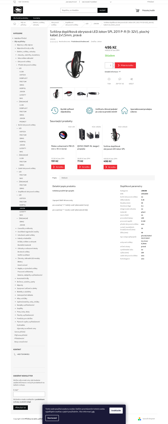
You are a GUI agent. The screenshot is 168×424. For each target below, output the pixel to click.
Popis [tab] (54, 178)
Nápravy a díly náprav (25, 45)
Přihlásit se (20, 407)
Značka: (96, 41)
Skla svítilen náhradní (25, 58)
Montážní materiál (24, 245)
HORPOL (23, 88)
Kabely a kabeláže (24, 238)
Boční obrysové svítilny (27, 125)
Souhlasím (116, 410)
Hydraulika (21, 325)
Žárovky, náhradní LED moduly (29, 258)
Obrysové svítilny (24, 61)
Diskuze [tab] (65, 178)
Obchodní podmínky (89, 2)
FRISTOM (23, 81)
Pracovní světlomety (25, 272)
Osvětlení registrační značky (28, 232)
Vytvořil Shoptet (149, 419)
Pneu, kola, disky (23, 312)
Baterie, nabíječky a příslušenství (30, 275)
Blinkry (20, 262)
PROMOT (23, 122)
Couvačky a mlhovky (25, 228)
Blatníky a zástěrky (24, 292)
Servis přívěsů (20, 332)
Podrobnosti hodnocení (80, 41)
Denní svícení (22, 265)
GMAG (22, 85)
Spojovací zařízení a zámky (27, 288)
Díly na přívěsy (20, 41)
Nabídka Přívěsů (20, 38)
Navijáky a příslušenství (25, 305)
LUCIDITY (23, 95)
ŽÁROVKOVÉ (23, 101)
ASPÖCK (23, 75)
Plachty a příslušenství (25, 315)
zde (93, 411)
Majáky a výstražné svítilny (27, 268)
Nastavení (52, 418)
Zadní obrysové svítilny (27, 168)
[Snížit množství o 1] (113, 66)
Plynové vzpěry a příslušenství (28, 322)
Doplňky (20, 308)
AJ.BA (22, 71)
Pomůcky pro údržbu (24, 318)
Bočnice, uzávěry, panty (26, 282)
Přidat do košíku (127, 65)
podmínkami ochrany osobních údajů (29, 400)
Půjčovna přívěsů (21, 335)
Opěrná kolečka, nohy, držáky (28, 302)
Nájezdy (20, 285)
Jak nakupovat (71, 2)
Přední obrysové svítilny (27, 65)
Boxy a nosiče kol (21, 342)
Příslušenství (19, 338)
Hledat (102, 10)
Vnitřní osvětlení (24, 255)
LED (20, 68)
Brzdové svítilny (24, 252)
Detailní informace (111, 72)
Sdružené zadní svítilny (26, 235)
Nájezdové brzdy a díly (25, 48)
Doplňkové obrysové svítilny (28, 191)
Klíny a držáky (22, 298)
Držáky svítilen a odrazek (27, 242)
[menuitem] (21, 18)
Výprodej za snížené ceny (26, 328)
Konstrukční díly (23, 278)
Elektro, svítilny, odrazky (26, 51)
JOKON (22, 91)
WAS (21, 98)
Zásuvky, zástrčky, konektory (29, 55)
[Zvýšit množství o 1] (113, 63)
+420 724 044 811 (23, 354)
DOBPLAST (24, 78)
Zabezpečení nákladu (25, 295)
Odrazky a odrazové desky (28, 248)
